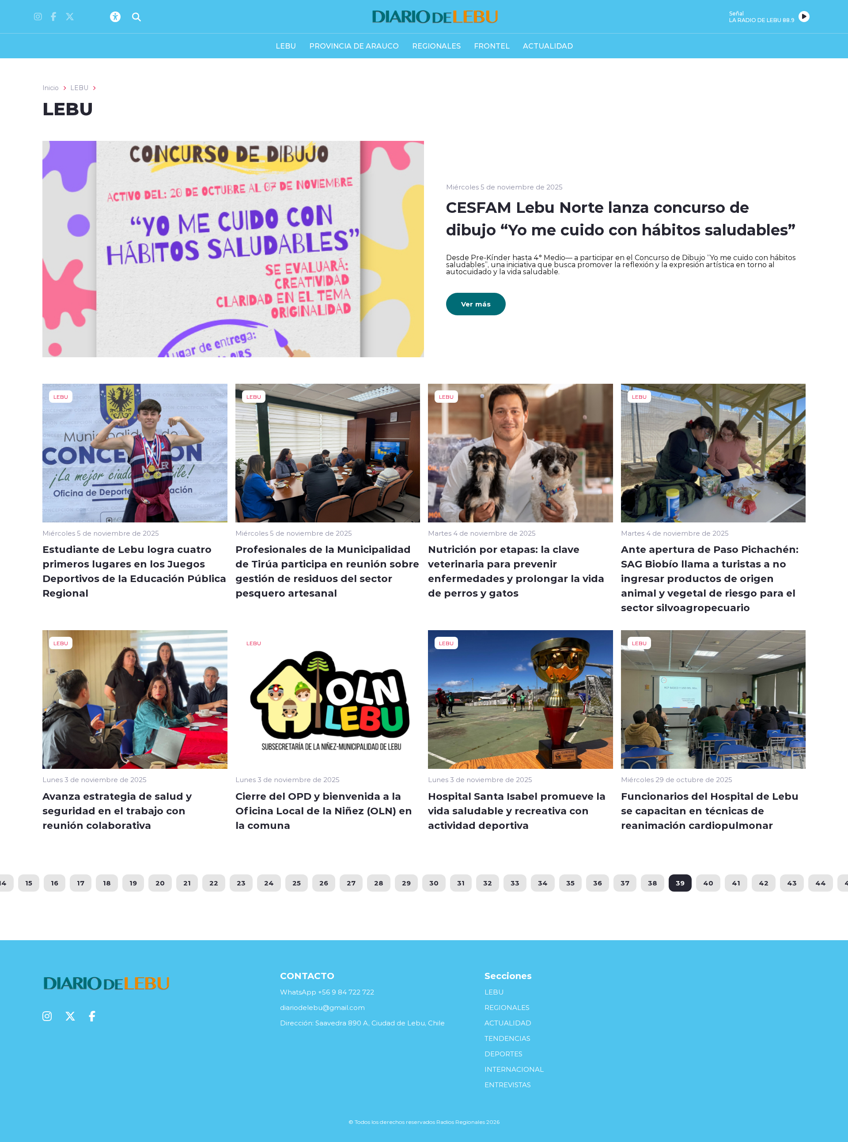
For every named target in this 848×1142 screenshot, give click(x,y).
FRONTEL (492, 45)
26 (323, 882)
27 (351, 882)
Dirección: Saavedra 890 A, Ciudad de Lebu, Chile (362, 1023)
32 (487, 882)
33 (515, 882)
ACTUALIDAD (548, 45)
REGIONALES (436, 45)
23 (241, 882)
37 (625, 882)
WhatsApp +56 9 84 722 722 (327, 992)
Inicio (50, 88)
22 (213, 882)
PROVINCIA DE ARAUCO (354, 45)
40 (708, 882)
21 (187, 882)
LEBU (286, 45)
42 (763, 882)
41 (736, 882)
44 (820, 882)
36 (597, 882)
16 (54, 882)
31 (461, 882)
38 (652, 882)
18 (107, 882)
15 (28, 882)
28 (378, 882)
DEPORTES (503, 1054)
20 (160, 882)
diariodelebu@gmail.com (322, 1007)
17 (80, 882)
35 (570, 882)
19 (133, 882)
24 (269, 882)
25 (296, 882)
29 (406, 882)
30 (434, 882)
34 (543, 882)
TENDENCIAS (507, 1038)
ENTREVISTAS (508, 1084)
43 (792, 882)
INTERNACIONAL (514, 1069)
